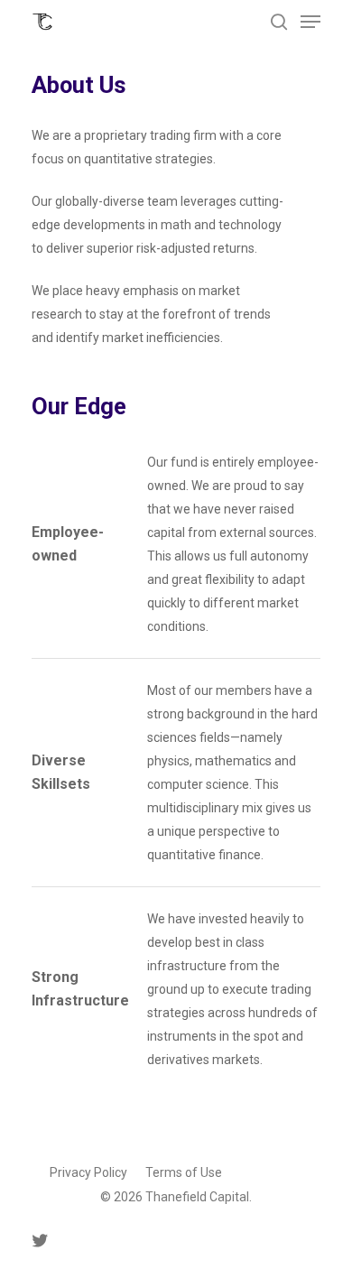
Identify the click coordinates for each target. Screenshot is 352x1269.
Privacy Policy (88, 1172)
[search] (279, 21)
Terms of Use (183, 1172)
